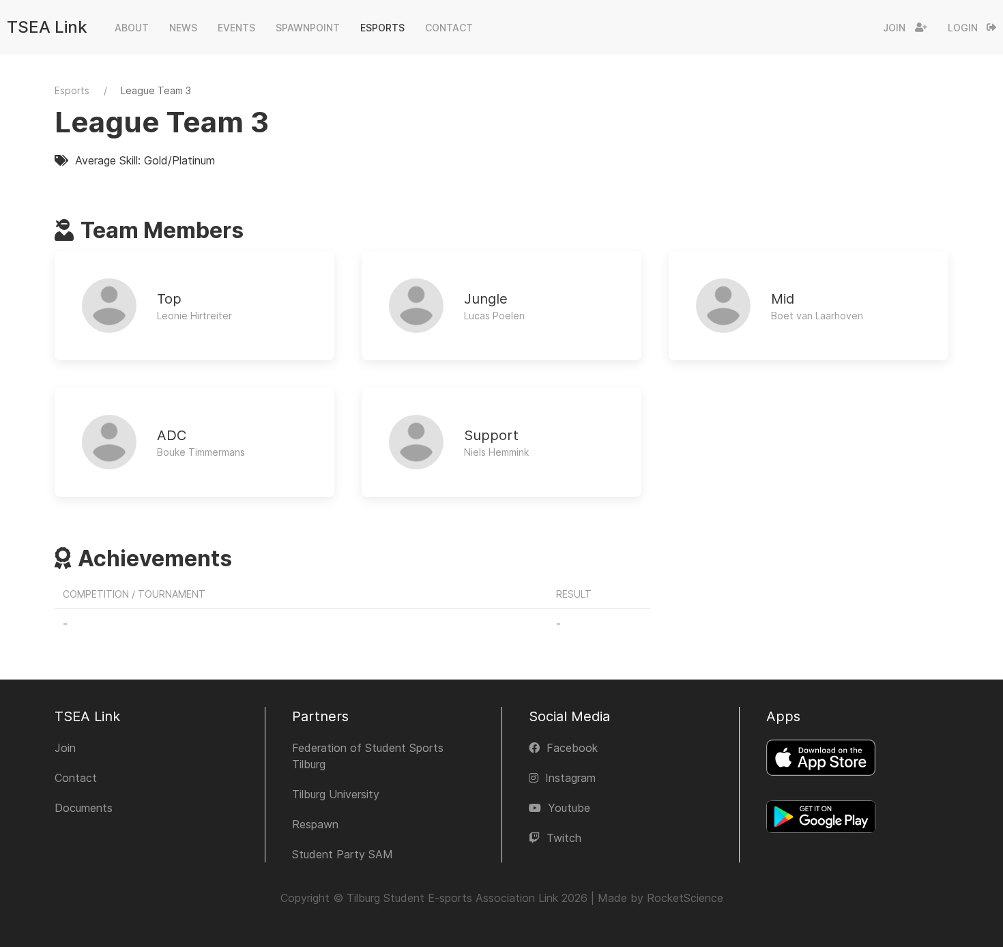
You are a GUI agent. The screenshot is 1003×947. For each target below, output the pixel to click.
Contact (76, 778)
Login (963, 27)
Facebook (572, 748)
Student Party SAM (342, 854)
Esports (72, 90)
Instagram (570, 778)
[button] (132, 27)
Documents (84, 808)
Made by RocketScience (660, 898)
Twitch (564, 838)
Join (894, 27)
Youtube (569, 808)
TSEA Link (47, 27)
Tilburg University (335, 794)
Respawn (315, 824)
